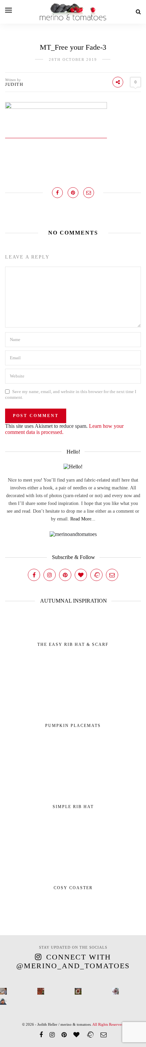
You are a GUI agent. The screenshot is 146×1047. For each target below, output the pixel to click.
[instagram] (52, 1034)
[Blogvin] (81, 575)
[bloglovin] (76, 1034)
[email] (104, 1034)
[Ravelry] (96, 575)
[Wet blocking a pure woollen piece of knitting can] (40, 991)
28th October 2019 (73, 59)
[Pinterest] (65, 575)
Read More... (82, 518)
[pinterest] (64, 1034)
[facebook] (41, 1034)
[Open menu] (8, 10)
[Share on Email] (88, 192)
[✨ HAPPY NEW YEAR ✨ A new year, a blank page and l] (3, 1001)
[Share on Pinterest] (73, 192)
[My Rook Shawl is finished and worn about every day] (78, 991)
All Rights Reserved (107, 1024)
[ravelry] (90, 1034)
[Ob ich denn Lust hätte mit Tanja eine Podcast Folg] (3, 991)
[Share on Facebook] (57, 192)
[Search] (138, 12)
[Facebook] (34, 575)
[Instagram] (49, 575)
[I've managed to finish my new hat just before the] (115, 991)
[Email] (112, 575)
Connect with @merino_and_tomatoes (73, 961)
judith (14, 84)
